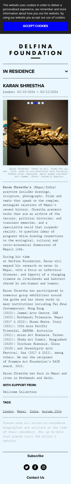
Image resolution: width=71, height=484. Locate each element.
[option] (35, 139)
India (34, 411)
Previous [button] (6, 139)
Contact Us (35, 477)
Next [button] (65, 139)
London (8, 411)
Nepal (21, 411)
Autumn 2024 (52, 411)
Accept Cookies (35, 26)
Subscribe (35, 456)
